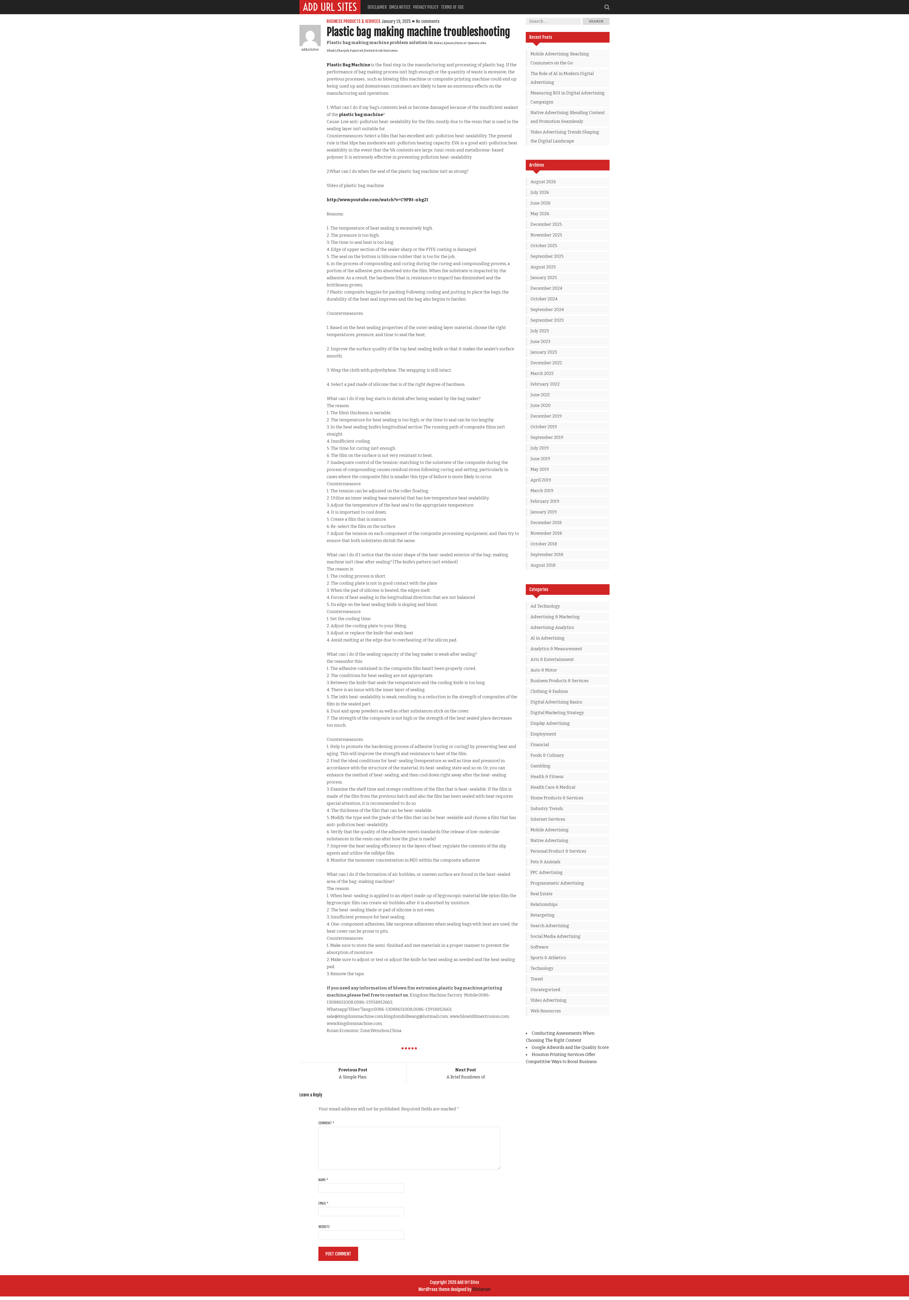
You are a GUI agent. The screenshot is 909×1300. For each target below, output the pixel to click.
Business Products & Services (353, 21)
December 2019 (546, 416)
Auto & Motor (543, 670)
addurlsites (310, 50)
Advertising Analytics (552, 627)
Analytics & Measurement (556, 648)
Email (323, 1203)
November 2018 (546, 533)
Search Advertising (549, 925)
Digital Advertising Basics (556, 702)
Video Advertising (548, 1000)
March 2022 (542, 373)
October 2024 (543, 299)
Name (323, 1180)
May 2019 (539, 469)
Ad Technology (545, 606)
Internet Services (547, 819)
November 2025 (546, 235)
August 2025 (543, 267)
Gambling (540, 766)
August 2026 (543, 181)
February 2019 (544, 501)
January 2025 (543, 277)
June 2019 (540, 458)
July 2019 (539, 448)
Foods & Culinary (547, 755)
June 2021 (540, 394)
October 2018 (543, 544)
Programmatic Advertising (557, 883)
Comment (326, 1123)
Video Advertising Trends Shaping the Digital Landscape (564, 136)
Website (324, 1227)
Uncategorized (545, 989)
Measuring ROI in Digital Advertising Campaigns (567, 97)
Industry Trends (546, 808)
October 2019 (543, 426)
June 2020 (540, 405)
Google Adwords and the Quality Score (570, 1047)
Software (539, 947)
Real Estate (541, 893)
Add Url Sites (330, 7)
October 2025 (543, 245)
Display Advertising (550, 723)
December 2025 (546, 224)
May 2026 (539, 213)
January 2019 (543, 512)
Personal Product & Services (558, 851)
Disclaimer (377, 7)
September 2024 (547, 309)
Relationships (543, 904)
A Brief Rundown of (465, 1073)
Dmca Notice (400, 7)
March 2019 (541, 490)
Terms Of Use (452, 7)
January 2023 (543, 352)
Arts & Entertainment (552, 659)
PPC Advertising (546, 872)
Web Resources (545, 1011)
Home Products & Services (556, 798)
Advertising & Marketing (555, 616)
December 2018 (546, 522)
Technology (541, 968)
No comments (428, 21)
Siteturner (481, 1289)
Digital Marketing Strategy (557, 712)
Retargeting (542, 915)
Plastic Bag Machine (349, 64)
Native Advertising (549, 840)
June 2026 (540, 203)
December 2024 (546, 288)
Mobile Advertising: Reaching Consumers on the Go (559, 58)
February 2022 (545, 384)
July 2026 (539, 192)
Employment (543, 734)
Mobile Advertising (549, 830)
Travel (536, 979)
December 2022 (546, 362)
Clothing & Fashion (549, 691)
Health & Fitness (546, 776)
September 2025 (547, 256)
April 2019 (540, 480)
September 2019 (546, 437)
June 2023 (540, 341)
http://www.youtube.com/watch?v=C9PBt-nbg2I (377, 199)
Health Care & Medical (552, 787)
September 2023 (547, 320)
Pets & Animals (545, 861)
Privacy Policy (425, 7)
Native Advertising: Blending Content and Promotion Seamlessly (567, 117)
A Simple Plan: (352, 1073)
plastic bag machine (361, 114)
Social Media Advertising (555, 936)
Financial (539, 744)
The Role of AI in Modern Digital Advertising (562, 78)
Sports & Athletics (548, 957)
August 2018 (543, 565)
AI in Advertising (547, 638)
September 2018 (546, 554)
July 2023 (539, 331)
